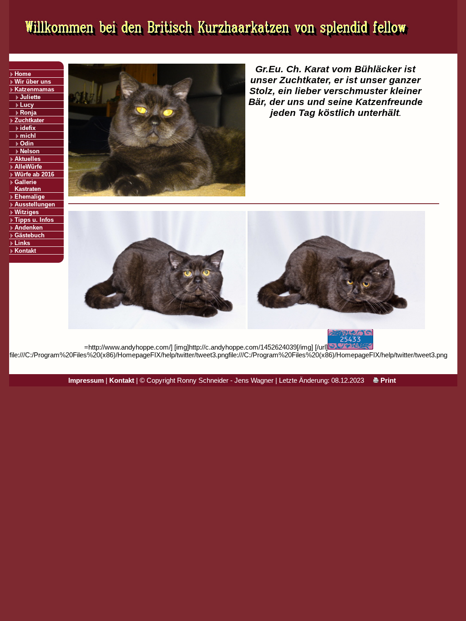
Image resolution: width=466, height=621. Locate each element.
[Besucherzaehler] (350, 347)
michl (28, 135)
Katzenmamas (34, 89)
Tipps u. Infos (34, 219)
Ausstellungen (35, 204)
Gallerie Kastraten (28, 185)
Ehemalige (30, 196)
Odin (27, 143)
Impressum (86, 380)
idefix (27, 128)
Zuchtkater (29, 120)
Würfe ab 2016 (34, 174)
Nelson (30, 151)
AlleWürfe (28, 166)
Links (22, 243)
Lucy (27, 104)
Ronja (28, 112)
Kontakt (25, 250)
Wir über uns (33, 81)
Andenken (29, 227)
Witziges (27, 212)
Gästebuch (30, 235)
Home (23, 73)
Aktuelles (28, 158)
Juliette (30, 97)
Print (387, 380)
